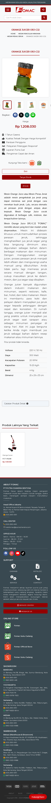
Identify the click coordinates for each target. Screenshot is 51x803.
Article (26, 186)
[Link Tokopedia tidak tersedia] (39, 163)
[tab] (7, 105)
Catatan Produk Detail (15, 403)
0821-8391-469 (11, 680)
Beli (25, 171)
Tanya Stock (25, 177)
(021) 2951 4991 (11, 515)
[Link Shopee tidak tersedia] (32, 163)
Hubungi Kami (38, 796)
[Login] (43, 9)
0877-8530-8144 (12, 710)
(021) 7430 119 (10, 693)
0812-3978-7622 (11, 695)
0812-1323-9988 (11, 726)
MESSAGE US (26, 611)
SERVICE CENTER (26, 605)
